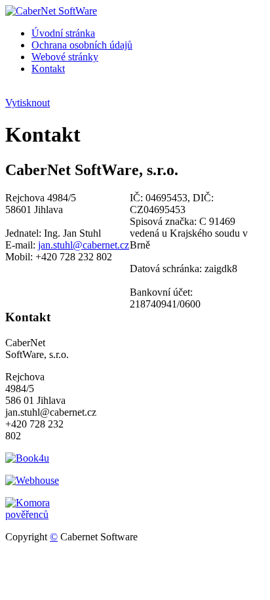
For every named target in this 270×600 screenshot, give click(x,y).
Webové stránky (64, 56)
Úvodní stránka (63, 33)
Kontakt (48, 68)
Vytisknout (27, 102)
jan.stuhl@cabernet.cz (83, 244)
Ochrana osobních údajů (81, 44)
